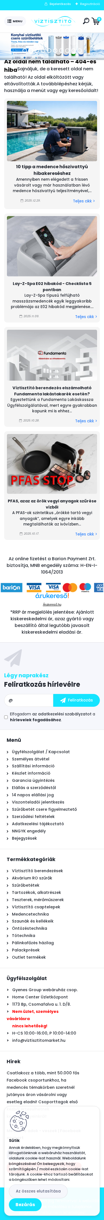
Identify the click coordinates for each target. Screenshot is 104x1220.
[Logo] (53, 21)
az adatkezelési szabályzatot (62, 714)
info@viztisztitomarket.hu (38, 1040)
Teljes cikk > (84, 201)
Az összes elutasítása (38, 1191)
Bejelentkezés (60, 4)
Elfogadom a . (52, 717)
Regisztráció (90, 4)
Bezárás (25, 1204)
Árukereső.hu (52, 604)
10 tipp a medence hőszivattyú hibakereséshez (52, 170)
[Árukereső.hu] (52, 597)
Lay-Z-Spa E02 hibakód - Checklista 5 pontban (52, 286)
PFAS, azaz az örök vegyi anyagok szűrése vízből (52, 504)
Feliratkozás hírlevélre (42, 684)
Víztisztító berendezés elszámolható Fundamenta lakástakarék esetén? (52, 391)
